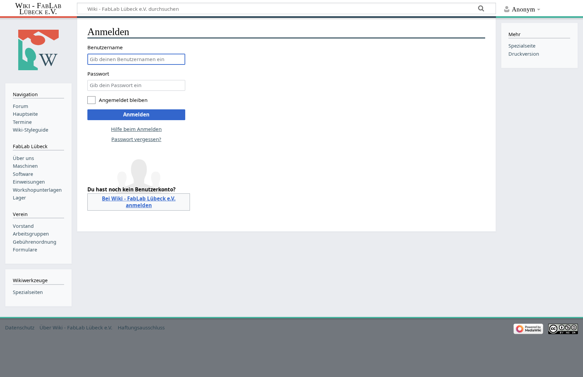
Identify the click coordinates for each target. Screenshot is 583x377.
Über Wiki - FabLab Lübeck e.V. (75, 327)
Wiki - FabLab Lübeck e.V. (38, 9)
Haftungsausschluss (141, 327)
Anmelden (136, 114)
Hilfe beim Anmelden (136, 129)
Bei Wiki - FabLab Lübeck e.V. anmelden (138, 202)
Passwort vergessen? (136, 139)
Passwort (98, 73)
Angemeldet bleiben (123, 100)
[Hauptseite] (38, 50)
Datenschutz (19, 327)
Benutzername (105, 47)
